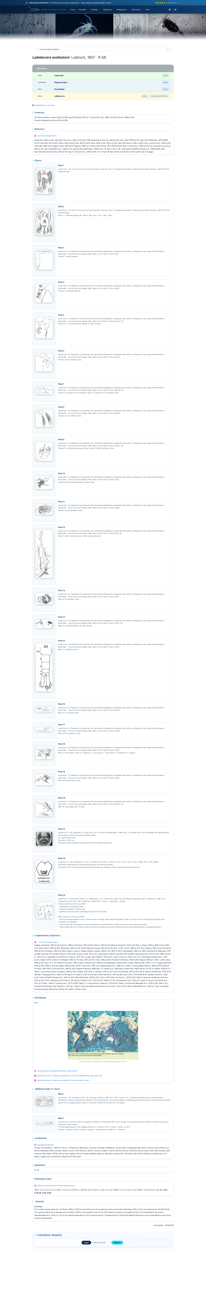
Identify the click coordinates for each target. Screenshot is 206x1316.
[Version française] (169, 9)
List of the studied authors (47, 136)
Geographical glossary (45, 1145)
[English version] (175, 9)
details (165, 75)
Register (117, 1242)
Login (86, 1242)
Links (148, 9)
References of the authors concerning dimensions (56, 1185)
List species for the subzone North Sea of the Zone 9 (57, 1071)
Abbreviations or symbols (44, 105)
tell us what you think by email (92, 3)
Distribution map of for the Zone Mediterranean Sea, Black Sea (69, 1076)
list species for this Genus (159, 96)
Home (73, 9)
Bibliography (121, 9)
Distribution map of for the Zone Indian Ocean (63, 1080)
